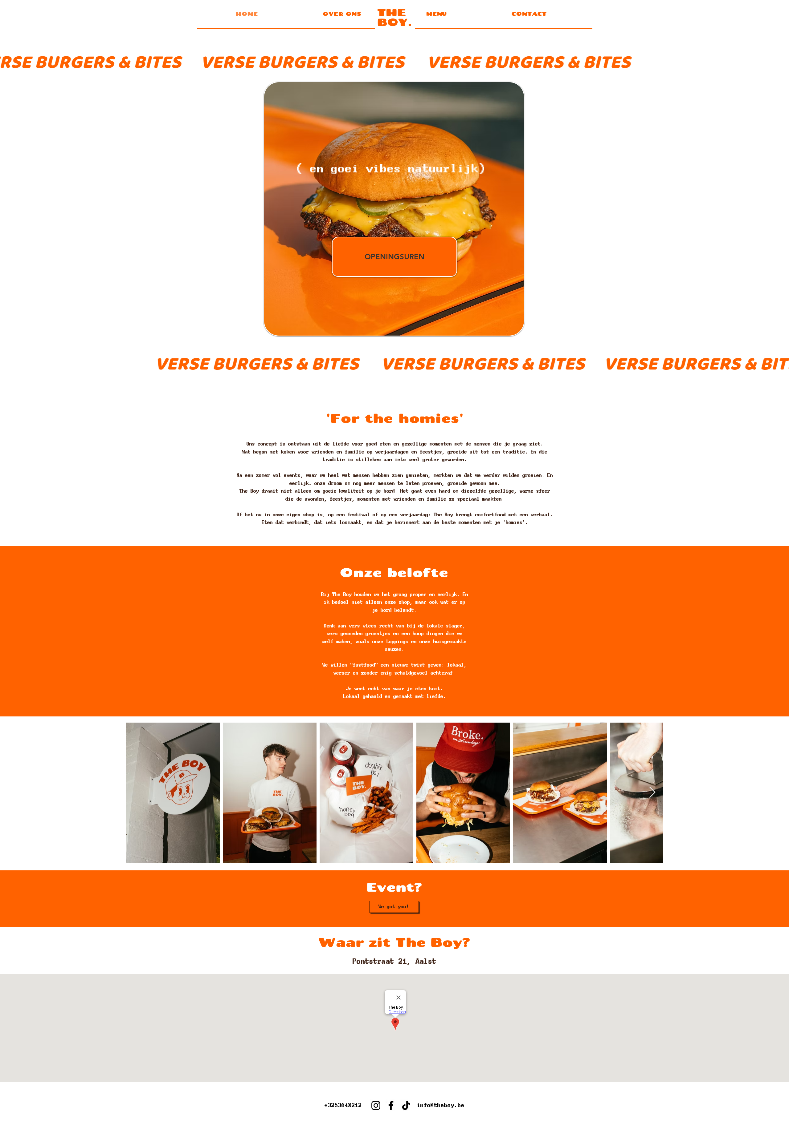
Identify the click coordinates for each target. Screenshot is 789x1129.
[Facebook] (391, 1105)
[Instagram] (376, 1105)
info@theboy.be (440, 1105)
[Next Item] (652, 793)
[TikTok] (406, 1105)
